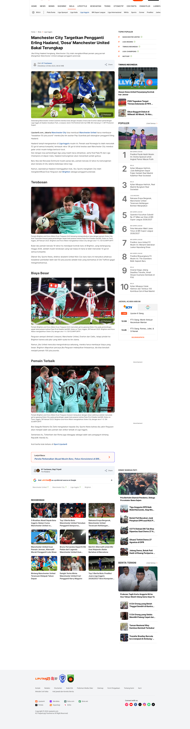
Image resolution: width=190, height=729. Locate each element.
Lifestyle (82, 6)
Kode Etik (69, 688)
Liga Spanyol (63, 12)
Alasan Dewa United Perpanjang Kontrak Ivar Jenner (136, 93)
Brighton (66, 172)
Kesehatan (95, 6)
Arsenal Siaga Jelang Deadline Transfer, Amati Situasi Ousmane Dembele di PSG (142, 273)
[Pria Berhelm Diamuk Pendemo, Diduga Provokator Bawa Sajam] (137, 484)
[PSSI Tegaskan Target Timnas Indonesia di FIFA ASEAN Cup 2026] (122, 102)
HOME (34, 6)
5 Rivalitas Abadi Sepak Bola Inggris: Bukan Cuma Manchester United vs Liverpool (43, 523)
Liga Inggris (84, 12)
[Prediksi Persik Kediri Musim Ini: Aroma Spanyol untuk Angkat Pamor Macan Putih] (138, 138)
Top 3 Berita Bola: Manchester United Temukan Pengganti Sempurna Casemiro (72, 523)
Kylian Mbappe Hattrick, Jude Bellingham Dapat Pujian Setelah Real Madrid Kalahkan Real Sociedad (141, 172)
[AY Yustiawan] (35, 64)
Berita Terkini (127, 562)
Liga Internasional (114, 12)
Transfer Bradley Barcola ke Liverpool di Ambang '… (141, 637)
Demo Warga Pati (127, 470)
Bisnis (51, 6)
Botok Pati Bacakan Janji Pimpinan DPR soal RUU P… (142, 519)
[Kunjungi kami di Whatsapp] (148, 704)
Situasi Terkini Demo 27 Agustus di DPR (140, 540)
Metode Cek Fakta (41, 692)
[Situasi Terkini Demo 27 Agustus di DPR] (124, 541)
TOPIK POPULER (125, 32)
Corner (141, 12)
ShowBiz (62, 6)
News (42, 6)
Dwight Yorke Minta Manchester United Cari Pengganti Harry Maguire (71, 576)
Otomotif (119, 6)
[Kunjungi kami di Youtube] (131, 704)
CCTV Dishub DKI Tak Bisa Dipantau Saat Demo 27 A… (142, 530)
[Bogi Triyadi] (38, 471)
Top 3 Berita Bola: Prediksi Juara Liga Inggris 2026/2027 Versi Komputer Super (101, 576)
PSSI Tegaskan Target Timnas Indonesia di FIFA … (140, 102)
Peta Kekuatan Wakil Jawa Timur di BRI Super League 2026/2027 (141, 230)
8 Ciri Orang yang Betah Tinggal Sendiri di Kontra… (141, 605)
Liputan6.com (53, 711)
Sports (133, 12)
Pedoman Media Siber (85, 688)
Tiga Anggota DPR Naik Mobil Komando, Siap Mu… (141, 508)
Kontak (37, 688)
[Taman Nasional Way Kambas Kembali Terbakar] (124, 627)
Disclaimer (58, 688)
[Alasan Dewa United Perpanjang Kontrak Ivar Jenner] (137, 78)
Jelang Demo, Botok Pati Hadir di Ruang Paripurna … (142, 551)
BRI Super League (98, 12)
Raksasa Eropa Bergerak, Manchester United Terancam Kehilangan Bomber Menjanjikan (100, 523)
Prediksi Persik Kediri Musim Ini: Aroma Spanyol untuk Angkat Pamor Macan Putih (142, 156)
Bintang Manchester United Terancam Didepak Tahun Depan (43, 576)
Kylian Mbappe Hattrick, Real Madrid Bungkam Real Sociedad (142, 186)
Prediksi (150, 12)
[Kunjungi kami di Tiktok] (153, 704)
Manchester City (59, 132)
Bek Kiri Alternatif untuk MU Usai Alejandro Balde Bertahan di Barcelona (101, 549)
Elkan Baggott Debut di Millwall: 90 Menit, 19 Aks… (140, 113)
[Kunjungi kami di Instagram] (144, 704)
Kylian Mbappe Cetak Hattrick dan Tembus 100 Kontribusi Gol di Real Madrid (142, 288)
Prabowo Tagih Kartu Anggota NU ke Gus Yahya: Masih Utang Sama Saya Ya (137, 595)
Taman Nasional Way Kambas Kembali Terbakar (141, 626)
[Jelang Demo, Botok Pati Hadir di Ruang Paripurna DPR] (124, 552)
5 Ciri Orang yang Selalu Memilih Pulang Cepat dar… (142, 615)
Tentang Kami (129, 688)
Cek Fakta (131, 6)
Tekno (107, 6)
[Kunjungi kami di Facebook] (135, 704)
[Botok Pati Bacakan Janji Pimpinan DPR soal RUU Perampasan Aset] (124, 519)
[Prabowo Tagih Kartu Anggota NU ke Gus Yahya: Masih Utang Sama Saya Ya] (137, 578)
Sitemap (100, 688)
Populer (123, 123)
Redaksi (47, 688)
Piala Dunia (51, 12)
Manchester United (87, 132)
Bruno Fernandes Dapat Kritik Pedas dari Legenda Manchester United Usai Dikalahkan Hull (73, 549)
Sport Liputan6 (60, 444)
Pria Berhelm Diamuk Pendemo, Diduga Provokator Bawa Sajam (137, 499)
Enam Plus (145, 6)
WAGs (126, 12)
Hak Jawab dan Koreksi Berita (63, 692)
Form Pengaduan (113, 688)
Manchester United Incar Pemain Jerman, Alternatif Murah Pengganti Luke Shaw (44, 549)
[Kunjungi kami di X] (140, 704)
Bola (71, 6)
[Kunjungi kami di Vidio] (126, 704)
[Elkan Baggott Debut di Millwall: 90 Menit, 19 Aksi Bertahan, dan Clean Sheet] (122, 113)
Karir (140, 688)
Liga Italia (74, 12)
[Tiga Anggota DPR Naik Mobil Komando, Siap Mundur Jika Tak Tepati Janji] (124, 508)
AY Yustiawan (47, 63)
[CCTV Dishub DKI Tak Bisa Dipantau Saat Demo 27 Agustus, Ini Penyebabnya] (124, 530)
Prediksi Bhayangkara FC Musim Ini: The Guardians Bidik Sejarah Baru (141, 258)
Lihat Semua (151, 123)
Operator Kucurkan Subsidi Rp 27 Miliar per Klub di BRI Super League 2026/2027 (141, 217)
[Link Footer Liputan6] (46, 678)
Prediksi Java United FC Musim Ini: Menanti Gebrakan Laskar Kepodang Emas (142, 244)
